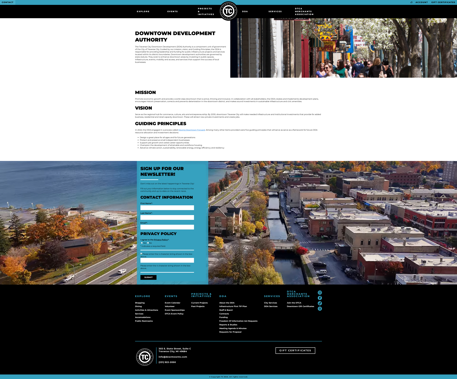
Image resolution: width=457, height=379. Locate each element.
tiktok (320, 303)
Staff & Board (226, 310)
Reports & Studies (228, 325)
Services (275, 11)
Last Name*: (146, 213)
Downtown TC (228, 11)
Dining (138, 306)
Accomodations (143, 317)
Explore (143, 11)
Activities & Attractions (146, 310)
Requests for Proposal (230, 332)
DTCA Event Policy (174, 314)
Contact (8, 2)
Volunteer (170, 306)
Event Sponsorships (175, 310)
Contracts (224, 314)
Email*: (143, 223)
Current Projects (199, 303)
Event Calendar (172, 303)
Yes (144, 243)
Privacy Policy (161, 240)
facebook (320, 298)
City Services (270, 303)
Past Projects (198, 306)
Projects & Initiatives (206, 11)
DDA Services (271, 306)
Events (172, 11)
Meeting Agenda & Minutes (233, 328)
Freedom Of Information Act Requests (238, 321)
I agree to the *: (154, 240)
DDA (245, 11)
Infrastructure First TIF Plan (233, 306)
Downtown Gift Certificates (300, 306)
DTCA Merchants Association (304, 11)
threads (320, 309)
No (150, 243)
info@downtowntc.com (173, 357)
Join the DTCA (294, 303)
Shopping (140, 303)
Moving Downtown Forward (191, 130)
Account (422, 2)
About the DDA (226, 303)
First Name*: (146, 203)
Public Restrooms (144, 321)
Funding (223, 317)
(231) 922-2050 (167, 362)
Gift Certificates (443, 2)
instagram (320, 292)
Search (411, 2)
